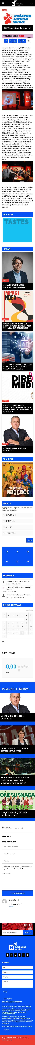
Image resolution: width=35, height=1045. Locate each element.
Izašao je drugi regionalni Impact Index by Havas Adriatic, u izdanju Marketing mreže (17, 326)
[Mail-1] (28, 561)
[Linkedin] (28, 552)
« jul (3, 641)
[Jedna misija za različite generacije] (17, 431)
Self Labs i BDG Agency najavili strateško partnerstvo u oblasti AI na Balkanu (17, 366)
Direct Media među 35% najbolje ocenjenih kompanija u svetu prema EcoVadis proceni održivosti (17, 408)
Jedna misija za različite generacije (14, 449)
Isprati (5, 280)
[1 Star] (19, 666)
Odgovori (11, 906)
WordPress (6, 827)
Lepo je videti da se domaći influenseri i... (18, 581)
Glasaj (30, 540)
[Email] (20, 41)
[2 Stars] (21, 666)
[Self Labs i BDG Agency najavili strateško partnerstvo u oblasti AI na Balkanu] (17, 347)
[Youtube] (7, 561)
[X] (11, 41)
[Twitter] (17, 552)
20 (17, 629)
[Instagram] (17, 561)
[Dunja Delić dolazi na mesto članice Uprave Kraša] (17, 739)
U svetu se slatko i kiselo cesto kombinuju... (19, 595)
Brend (5, 443)
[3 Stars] (24, 666)
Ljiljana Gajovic (14, 900)
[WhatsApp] (15, 41)
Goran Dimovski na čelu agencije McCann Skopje (14, 286)
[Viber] (24, 41)
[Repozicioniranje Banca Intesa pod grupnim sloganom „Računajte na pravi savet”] (17, 772)
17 (4, 629)
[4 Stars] (27, 666)
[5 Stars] (19, 670)
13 (17, 626)
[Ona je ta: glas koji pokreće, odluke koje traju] (17, 804)
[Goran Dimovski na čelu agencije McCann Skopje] (17, 267)
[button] (19, 515)
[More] (29, 41)
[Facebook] (6, 41)
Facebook (19, 828)
